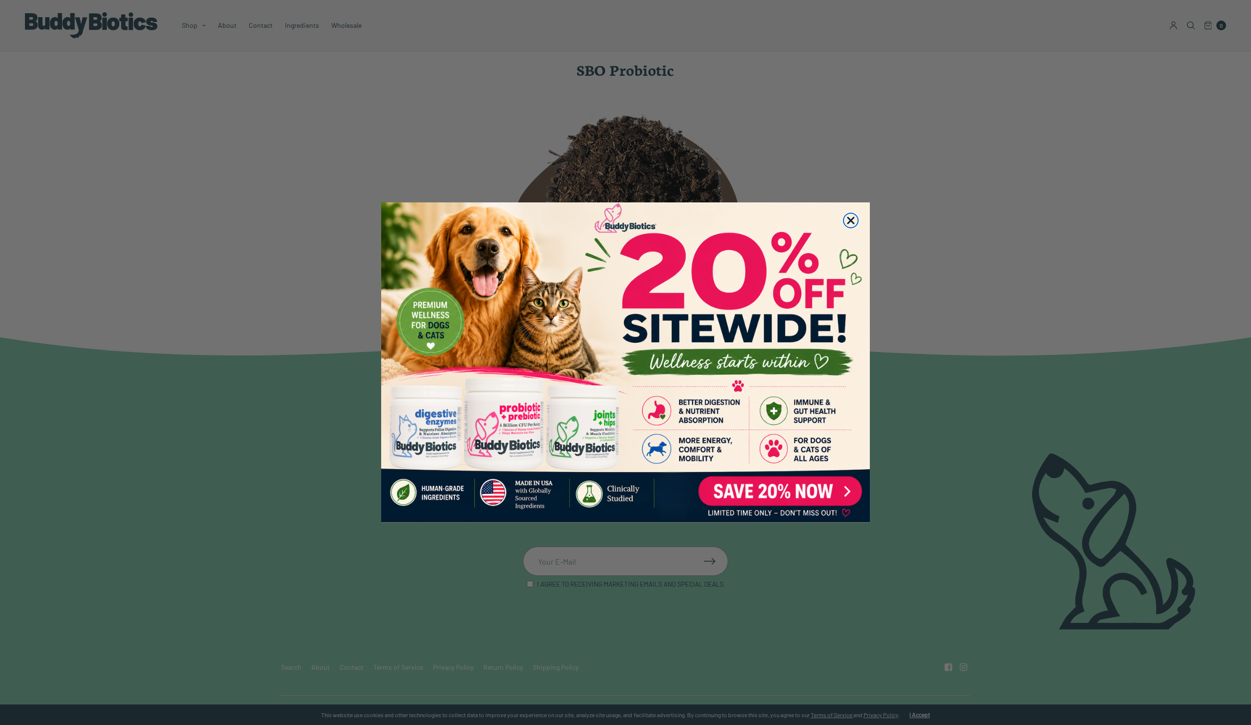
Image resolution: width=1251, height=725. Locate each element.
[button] (625, 362)
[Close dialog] (850, 220)
